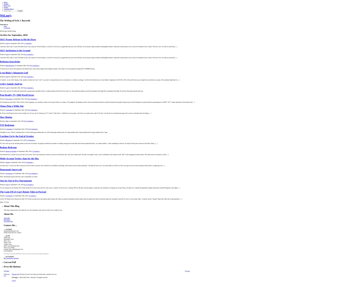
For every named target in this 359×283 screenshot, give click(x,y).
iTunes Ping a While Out (12, 106)
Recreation (9, 99)
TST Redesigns (7, 125)
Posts (5, 26)
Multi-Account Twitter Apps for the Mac (19, 158)
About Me (7, 218)
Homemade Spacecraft (11, 169)
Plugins (6, 7)
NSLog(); (6, 15)
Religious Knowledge (10, 61)
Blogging (8, 140)
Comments (7, 28)
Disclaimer (7, 220)
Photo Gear (7, 5)
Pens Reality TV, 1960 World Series (17, 95)
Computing (9, 110)
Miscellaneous (10, 65)
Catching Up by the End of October (17, 136)
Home (5, 2)
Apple (7, 162)
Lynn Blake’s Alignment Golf (14, 73)
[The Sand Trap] (6, 271)
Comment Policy (9, 9)
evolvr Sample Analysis (11, 84)
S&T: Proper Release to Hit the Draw (18, 39)
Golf (7, 43)
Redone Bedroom (8, 147)
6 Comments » (29, 162)
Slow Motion (6, 117)
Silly (7, 121)
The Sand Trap (8, 221)
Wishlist (6, 4)
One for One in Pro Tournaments (16, 180)
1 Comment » (28, 43)
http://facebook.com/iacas (11, 258)
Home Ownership (11, 151)
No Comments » (29, 54)
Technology (9, 173)
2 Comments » (31, 140)
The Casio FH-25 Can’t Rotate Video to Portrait (23, 192)
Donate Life (15, 274)
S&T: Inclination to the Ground (15, 50)
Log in (14, 280)
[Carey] (187, 271)
